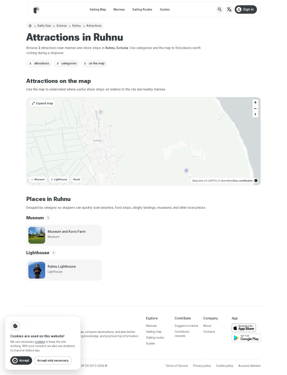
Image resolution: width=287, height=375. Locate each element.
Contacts (209, 331)
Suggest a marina (186, 325)
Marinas (119, 9)
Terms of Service (176, 365)
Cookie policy (224, 365)
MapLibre (197, 180)
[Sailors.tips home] (36, 9)
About (207, 325)
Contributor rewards (182, 334)
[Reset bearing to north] (255, 115)
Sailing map (154, 331)
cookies (40, 341)
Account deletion (249, 365)
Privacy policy (202, 365)
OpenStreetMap (229, 180)
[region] (143, 141)
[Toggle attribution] (255, 180)
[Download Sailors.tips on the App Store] (244, 328)
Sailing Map (98, 9)
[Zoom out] (255, 108)
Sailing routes (155, 337)
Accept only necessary (52, 360)
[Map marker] (100, 112)
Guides (165, 9)
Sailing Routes (142, 9)
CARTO (212, 180)
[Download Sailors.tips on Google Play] (246, 338)
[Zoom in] (255, 102)
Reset (76, 179)
